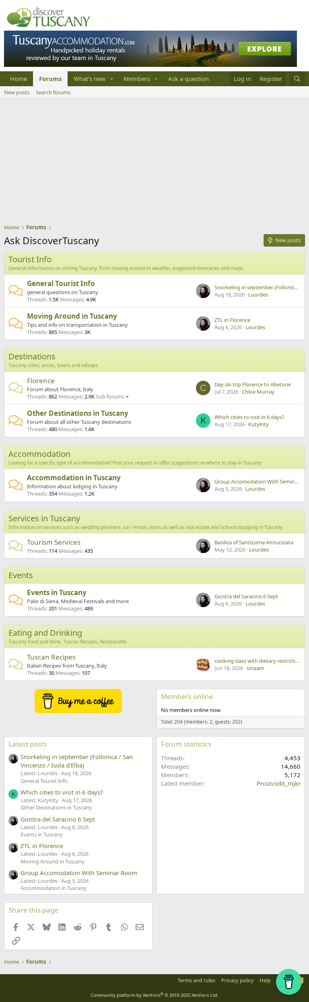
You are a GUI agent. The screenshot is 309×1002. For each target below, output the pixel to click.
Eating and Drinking (45, 632)
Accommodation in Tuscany (74, 477)
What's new (89, 79)
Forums (50, 79)
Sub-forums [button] (110, 396)
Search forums (53, 92)
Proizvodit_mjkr (279, 783)
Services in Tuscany (44, 518)
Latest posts (27, 744)
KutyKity (258, 424)
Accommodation (39, 453)
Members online (187, 696)
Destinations (32, 356)
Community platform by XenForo (154, 995)
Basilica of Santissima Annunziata (253, 542)
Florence (41, 380)
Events (20, 575)
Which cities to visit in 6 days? (249, 417)
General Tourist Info (61, 283)
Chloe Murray (258, 391)
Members (137, 79)
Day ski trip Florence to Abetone (252, 384)
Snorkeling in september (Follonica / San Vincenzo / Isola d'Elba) (77, 761)
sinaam (255, 668)
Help (265, 980)
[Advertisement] (154, 159)
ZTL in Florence (232, 320)
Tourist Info (30, 259)
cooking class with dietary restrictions (259, 660)
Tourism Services (53, 542)
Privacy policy (237, 980)
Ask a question (188, 79)
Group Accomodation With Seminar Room (79, 873)
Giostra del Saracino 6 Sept (246, 596)
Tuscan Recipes (51, 657)
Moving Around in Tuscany (72, 316)
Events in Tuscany (57, 592)
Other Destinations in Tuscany (77, 413)
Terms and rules (196, 980)
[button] (111, 78)
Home (18, 79)
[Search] (297, 78)
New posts (16, 92)
